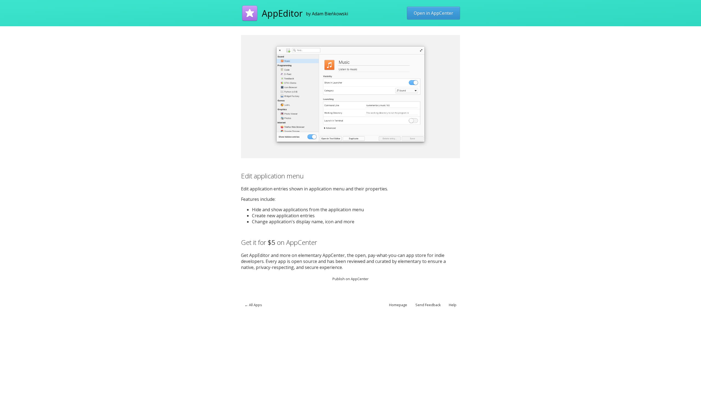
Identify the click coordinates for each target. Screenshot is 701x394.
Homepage (398, 304)
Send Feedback (428, 304)
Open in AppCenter (433, 13)
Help (452, 304)
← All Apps (253, 304)
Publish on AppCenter (350, 278)
